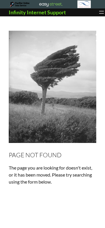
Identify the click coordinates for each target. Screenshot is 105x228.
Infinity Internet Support (37, 12)
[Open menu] (101, 12)
